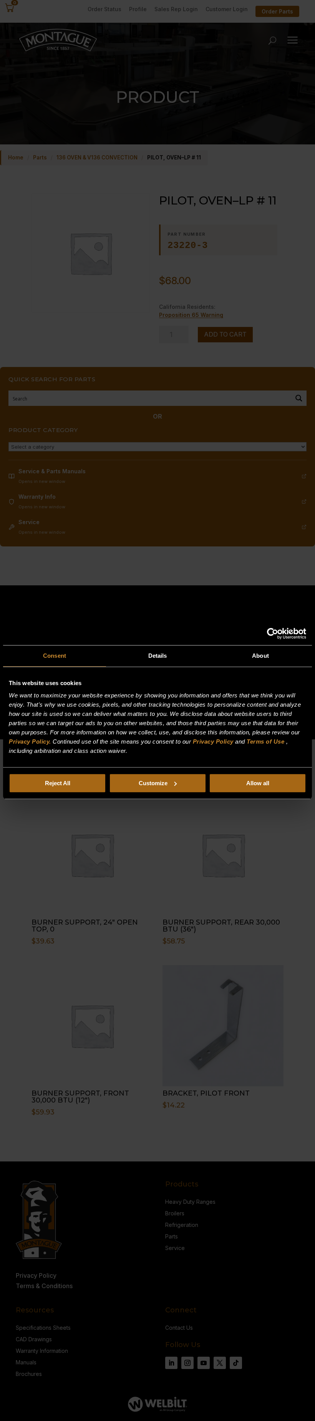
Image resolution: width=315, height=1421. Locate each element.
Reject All (57, 783)
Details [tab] (157, 655)
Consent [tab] (54, 655)
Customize (153, 783)
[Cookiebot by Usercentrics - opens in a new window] (272, 633)
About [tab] (260, 655)
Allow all (257, 783)
